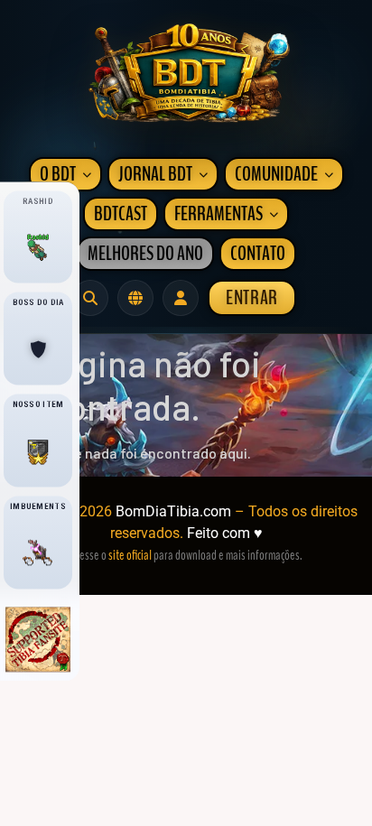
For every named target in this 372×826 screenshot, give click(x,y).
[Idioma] (135, 298)
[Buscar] (90, 298)
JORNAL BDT (155, 174)
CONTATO (257, 253)
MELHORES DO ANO (145, 253)
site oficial (130, 555)
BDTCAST (120, 213)
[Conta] (181, 298)
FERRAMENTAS (218, 213)
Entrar (252, 297)
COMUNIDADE (276, 174)
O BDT (58, 174)
